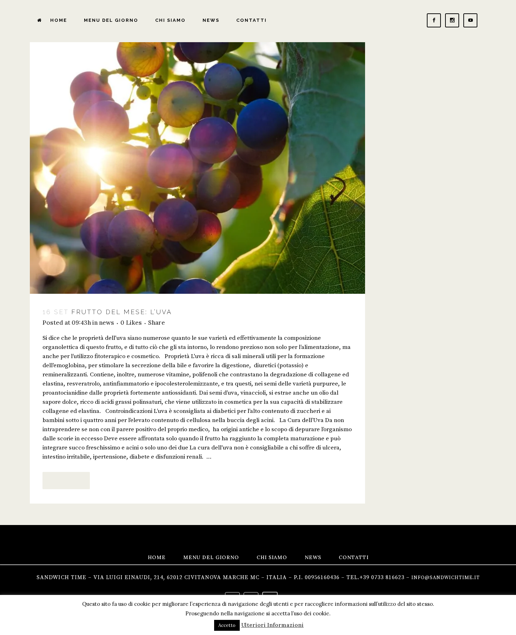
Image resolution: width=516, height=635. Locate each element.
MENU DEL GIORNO (211, 557)
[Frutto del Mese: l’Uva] (197, 168)
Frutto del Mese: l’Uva (121, 312)
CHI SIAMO (272, 557)
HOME (157, 557)
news (106, 322)
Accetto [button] (227, 625)
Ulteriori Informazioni (272, 625)
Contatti (354, 557)
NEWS (313, 557)
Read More (66, 480)
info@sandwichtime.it (445, 578)
